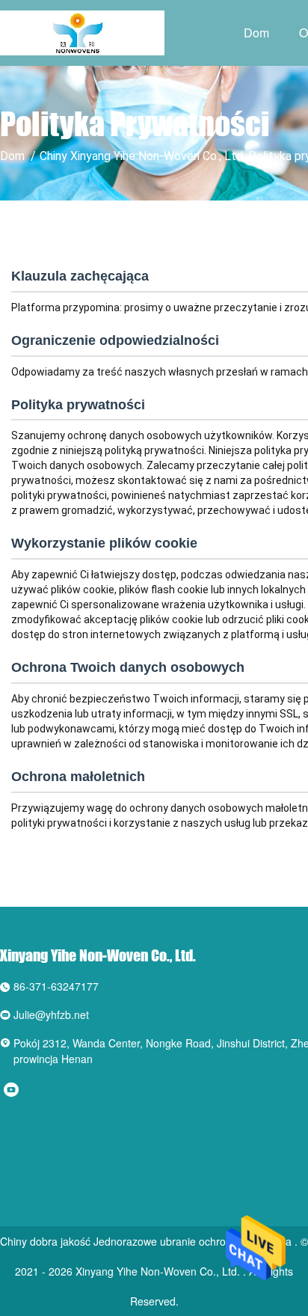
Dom (256, 32)
